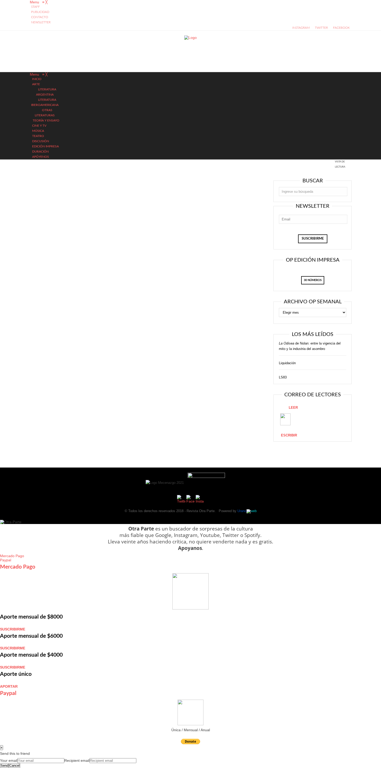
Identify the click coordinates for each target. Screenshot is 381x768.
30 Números (313, 280)
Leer (293, 408)
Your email (8, 760)
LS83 (283, 377)
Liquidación (287, 363)
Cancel (14, 765)
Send (4, 765)
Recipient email (76, 760)
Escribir (289, 435)
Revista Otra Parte (201, 511)
